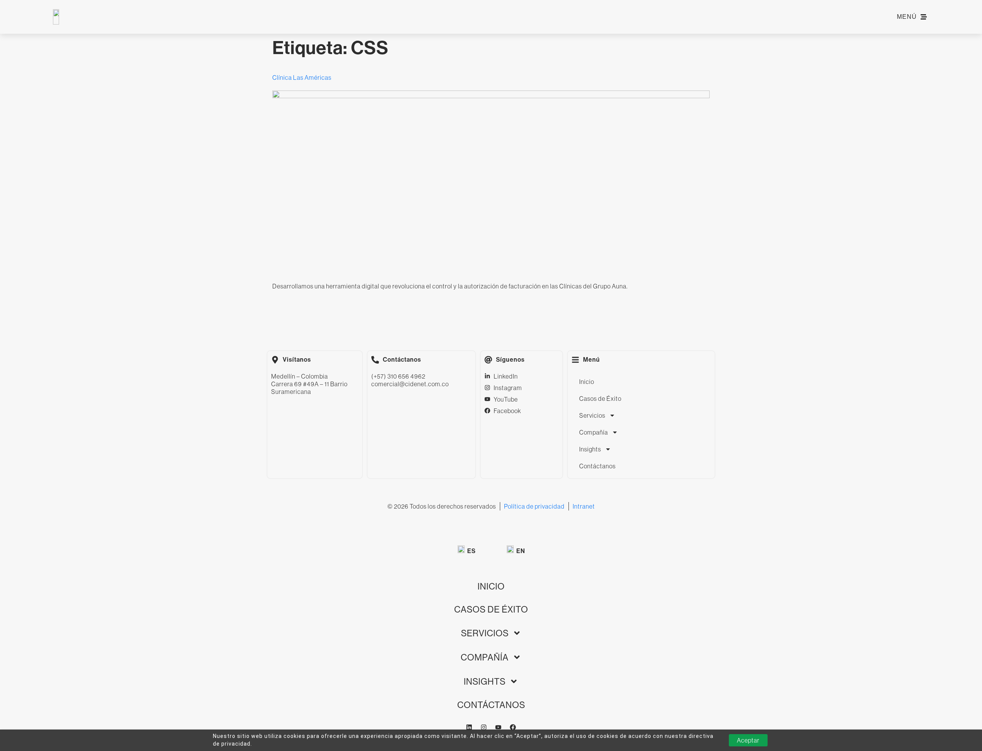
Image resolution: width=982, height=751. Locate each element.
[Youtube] (498, 727)
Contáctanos (597, 466)
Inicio (586, 381)
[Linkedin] (469, 727)
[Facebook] (513, 727)
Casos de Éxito (600, 398)
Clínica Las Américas (301, 77)
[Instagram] (484, 727)
